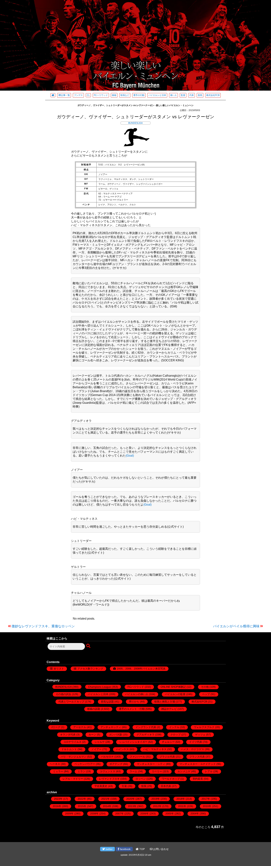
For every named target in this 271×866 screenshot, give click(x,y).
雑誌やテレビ (169, 708)
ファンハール (137, 756)
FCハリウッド (101, 95)
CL (88, 95)
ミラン (81, 771)
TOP (142, 849)
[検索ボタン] (88, 646)
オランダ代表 (68, 734)
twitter (109, 849)
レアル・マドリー (72, 778)
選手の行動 (138, 95)
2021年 (105, 798)
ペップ (206, 694)
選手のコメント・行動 (132, 708)
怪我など (124, 95)
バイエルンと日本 (157, 95)
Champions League (99, 686)
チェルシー (168, 741)
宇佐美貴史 (100, 786)
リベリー (157, 771)
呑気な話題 (107, 701)
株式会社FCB (213, 95)
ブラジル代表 (167, 756)
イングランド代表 (146, 727)
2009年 (69, 813)
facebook (125, 849)
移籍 (114, 95)
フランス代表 (197, 756)
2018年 (180, 798)
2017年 (205, 798)
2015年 (82, 806)
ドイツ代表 (195, 741)
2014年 (107, 806)
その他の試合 (63, 694)
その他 (205, 686)
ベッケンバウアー (84, 763)
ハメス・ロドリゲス (192, 749)
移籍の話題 (93, 708)
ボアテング (116, 763)
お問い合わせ (160, 849)
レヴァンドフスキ (109, 778)
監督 (183, 95)
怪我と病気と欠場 (164, 701)
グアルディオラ (145, 734)
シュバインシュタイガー (133, 741)
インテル (174, 727)
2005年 (169, 813)
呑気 (200, 95)
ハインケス (122, 749)
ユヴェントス (107, 771)
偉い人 (173, 95)
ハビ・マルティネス (154, 749)
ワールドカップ (171, 778)
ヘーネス (55, 763)
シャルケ (99, 741)
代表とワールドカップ (71, 701)
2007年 (119, 813)
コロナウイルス (72, 741)
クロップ (175, 734)
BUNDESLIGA (135, 123)
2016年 (57, 806)
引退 (124, 786)
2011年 (182, 806)
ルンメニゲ (184, 771)
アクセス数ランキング (90, 668)
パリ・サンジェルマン (73, 756)
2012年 (157, 806)
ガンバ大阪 (115, 734)
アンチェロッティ (110, 727)
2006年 (144, 813)
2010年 (207, 806)
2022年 (82, 798)
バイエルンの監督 (175, 694)
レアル (209, 771)
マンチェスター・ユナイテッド (198, 763)
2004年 (194, 813)
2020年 (130, 798)
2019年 (155, 798)
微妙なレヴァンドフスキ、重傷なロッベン (43, 626)
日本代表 (166, 786)
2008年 (94, 813)
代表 (191, 95)
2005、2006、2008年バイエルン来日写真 (141, 668)
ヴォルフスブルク (204, 727)
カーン (92, 734)
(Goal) (130, 455)
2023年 (58, 798)
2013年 (132, 806)
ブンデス (78, 95)
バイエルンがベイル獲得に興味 (236, 626)
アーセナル (79, 727)
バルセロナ (107, 756)
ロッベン (141, 778)
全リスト (59, 668)
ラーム (133, 771)
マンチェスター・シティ (151, 763)
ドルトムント (69, 749)
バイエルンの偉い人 (136, 694)
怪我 (143, 786)
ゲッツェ (200, 734)
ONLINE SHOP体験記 (173, 686)
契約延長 (198, 778)
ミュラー (58, 771)
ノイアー (96, 749)
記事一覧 (65, 95)
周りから (134, 701)
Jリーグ (55, 727)
